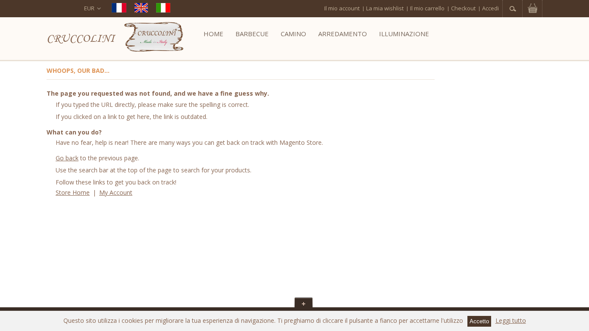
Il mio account (342, 8)
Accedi (490, 8)
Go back (67, 158)
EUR (89, 8)
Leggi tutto (510, 320)
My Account (115, 192)
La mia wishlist (385, 8)
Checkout (463, 8)
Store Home (73, 192)
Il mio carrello (427, 8)
